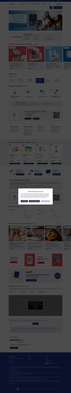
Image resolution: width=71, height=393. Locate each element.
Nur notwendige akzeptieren (34, 201)
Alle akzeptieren (24, 201)
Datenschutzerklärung (40, 197)
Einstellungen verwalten (45, 201)
